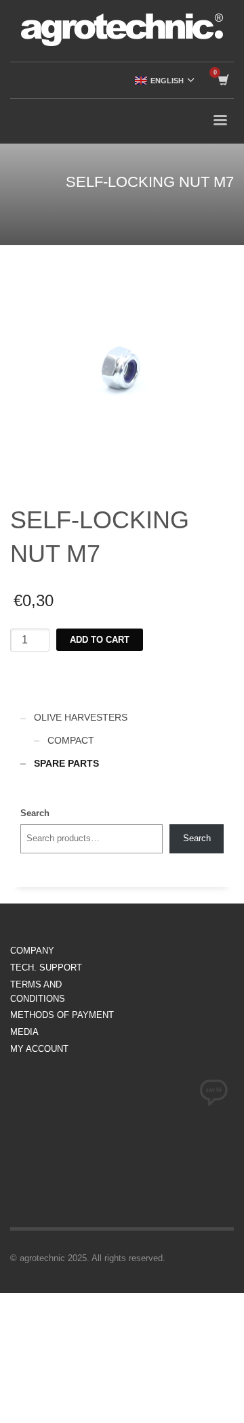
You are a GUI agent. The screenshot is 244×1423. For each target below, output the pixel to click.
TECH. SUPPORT (46, 967)
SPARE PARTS (66, 763)
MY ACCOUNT (39, 1049)
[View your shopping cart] (222, 80)
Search (34, 813)
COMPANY (32, 951)
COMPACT (70, 740)
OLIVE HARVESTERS (80, 717)
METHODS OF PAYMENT (62, 1015)
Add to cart (99, 640)
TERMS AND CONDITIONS (37, 991)
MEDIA (24, 1032)
